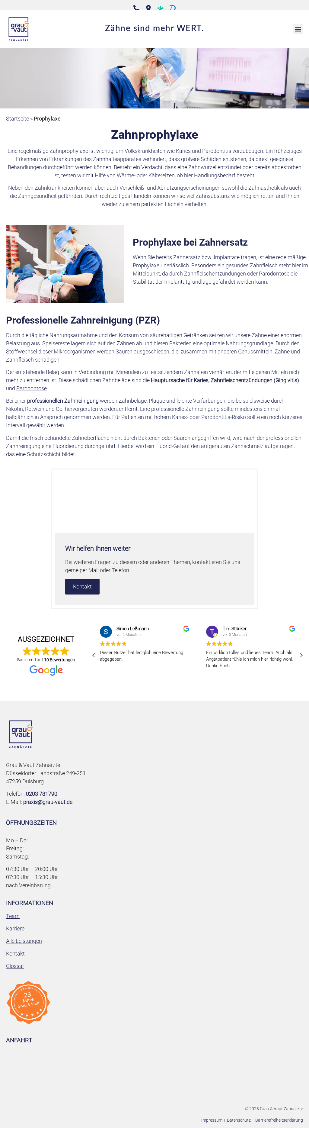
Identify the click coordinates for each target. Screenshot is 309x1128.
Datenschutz (239, 1120)
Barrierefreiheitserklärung (279, 1120)
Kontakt (82, 586)
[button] (298, 29)
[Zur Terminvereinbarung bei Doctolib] (173, 8)
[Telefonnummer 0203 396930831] (136, 8)
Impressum (211, 1120)
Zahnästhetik (264, 188)
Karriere (15, 928)
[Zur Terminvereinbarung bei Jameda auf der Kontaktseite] (161, 8)
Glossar (15, 966)
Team (13, 916)
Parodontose (31, 388)
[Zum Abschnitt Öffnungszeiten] (148, 8)
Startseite (17, 118)
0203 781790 (41, 794)
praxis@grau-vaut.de (47, 802)
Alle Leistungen (24, 941)
